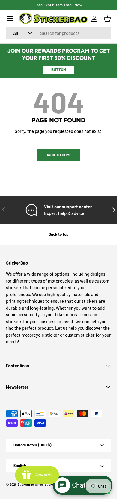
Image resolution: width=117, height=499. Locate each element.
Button (58, 69)
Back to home (59, 154)
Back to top (58, 234)
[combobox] (58, 33)
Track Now (73, 4)
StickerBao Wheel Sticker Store (40, 484)
